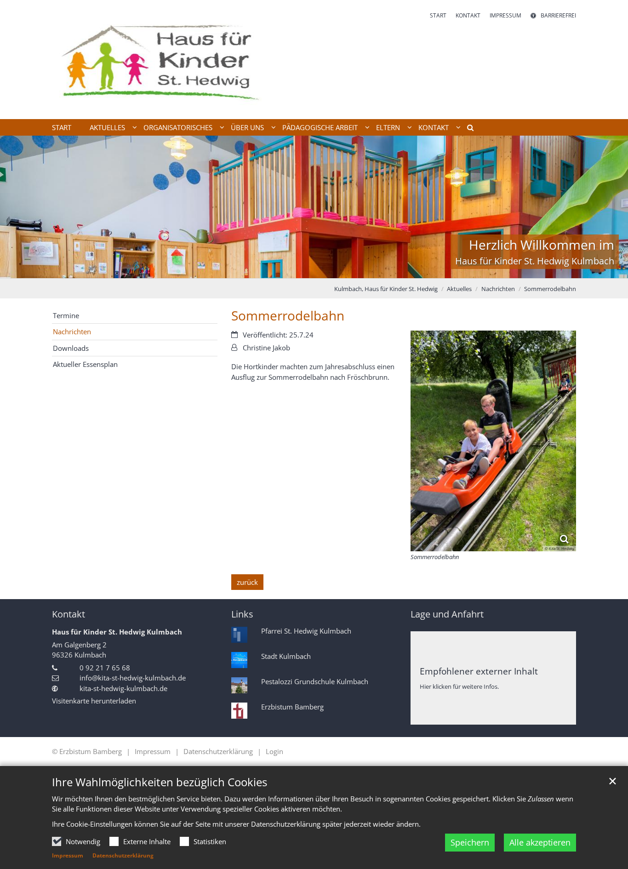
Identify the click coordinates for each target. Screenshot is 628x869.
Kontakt (68, 614)
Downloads (71, 348)
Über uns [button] (247, 127)
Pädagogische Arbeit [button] (320, 127)
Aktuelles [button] (107, 127)
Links (242, 614)
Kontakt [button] (433, 127)
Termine (66, 315)
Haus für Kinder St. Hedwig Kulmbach (117, 631)
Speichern (470, 842)
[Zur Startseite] (157, 59)
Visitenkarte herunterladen (94, 700)
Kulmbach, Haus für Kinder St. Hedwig (386, 289)
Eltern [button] (388, 127)
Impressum (67, 855)
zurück (247, 582)
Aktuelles (459, 289)
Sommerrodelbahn (550, 289)
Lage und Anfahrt (447, 614)
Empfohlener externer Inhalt (479, 671)
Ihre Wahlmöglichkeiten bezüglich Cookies (159, 782)
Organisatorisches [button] (177, 127)
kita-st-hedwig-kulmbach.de (123, 688)
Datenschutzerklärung (123, 855)
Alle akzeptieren (540, 842)
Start (61, 127)
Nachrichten (498, 289)
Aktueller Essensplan (85, 364)
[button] (467, 129)
